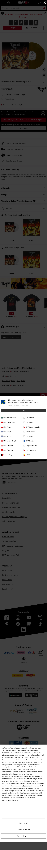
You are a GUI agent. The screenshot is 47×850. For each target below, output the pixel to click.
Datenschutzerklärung (9, 800)
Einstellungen (23, 836)
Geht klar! (23, 823)
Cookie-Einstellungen (12, 795)
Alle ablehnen (23, 829)
